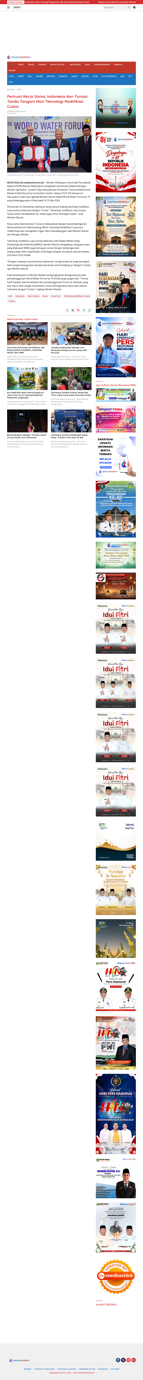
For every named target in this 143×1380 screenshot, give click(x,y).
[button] (129, 7)
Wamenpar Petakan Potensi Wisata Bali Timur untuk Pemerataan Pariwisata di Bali (71, 393)
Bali (10, 296)
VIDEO (87, 64)
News (45, 296)
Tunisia (12, 301)
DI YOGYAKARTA (109, 76)
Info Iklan (115, 1369)
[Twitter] (123, 1360)
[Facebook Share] (67, 310)
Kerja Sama (33, 296)
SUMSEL (39, 76)
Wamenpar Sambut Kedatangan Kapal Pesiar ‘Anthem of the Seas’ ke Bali (69, 436)
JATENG (85, 76)
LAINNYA (118, 64)
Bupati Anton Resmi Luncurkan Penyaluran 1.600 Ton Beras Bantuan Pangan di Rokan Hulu (85, 2)
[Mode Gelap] (134, 7)
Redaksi (27, 1369)
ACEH (11, 76)
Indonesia (20, 296)
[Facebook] (118, 1360)
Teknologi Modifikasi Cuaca (77, 296)
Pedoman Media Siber (44, 1369)
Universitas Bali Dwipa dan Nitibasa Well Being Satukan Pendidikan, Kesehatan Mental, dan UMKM (25, 350)
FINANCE (42, 64)
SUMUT (21, 76)
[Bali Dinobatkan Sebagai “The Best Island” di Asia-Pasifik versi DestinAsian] (27, 421)
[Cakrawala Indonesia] (19, 57)
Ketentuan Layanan (67, 1369)
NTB (11, 82)
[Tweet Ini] (73, 310)
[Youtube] (133, 1360)
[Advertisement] (71, 32)
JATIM (95, 76)
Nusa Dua (55, 296)
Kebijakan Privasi (87, 1369)
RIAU (30, 76)
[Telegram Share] (84, 310)
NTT (130, 76)
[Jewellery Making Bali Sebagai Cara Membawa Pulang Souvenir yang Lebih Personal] (71, 333)
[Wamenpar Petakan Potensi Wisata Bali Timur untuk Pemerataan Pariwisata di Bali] (71, 378)
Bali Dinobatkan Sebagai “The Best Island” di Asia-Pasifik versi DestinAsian (27, 436)
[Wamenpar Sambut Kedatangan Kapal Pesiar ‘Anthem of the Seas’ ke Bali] (71, 421)
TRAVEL (31, 64)
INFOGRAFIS (75, 64)
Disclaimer (103, 1369)
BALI (122, 76)
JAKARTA (63, 76)
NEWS (21, 64)
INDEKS (17, 7)
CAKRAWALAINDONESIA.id (16, 111)
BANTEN (51, 76)
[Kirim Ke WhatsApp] (89, 310)
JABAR (74, 76)
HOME (11, 64)
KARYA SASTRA (57, 64)
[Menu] (9, 7)
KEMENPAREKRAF (102, 64)
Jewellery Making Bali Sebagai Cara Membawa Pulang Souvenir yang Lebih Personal (69, 350)
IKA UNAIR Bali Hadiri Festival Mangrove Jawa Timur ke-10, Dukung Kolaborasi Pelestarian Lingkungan (25, 395)
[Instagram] (128, 1360)
